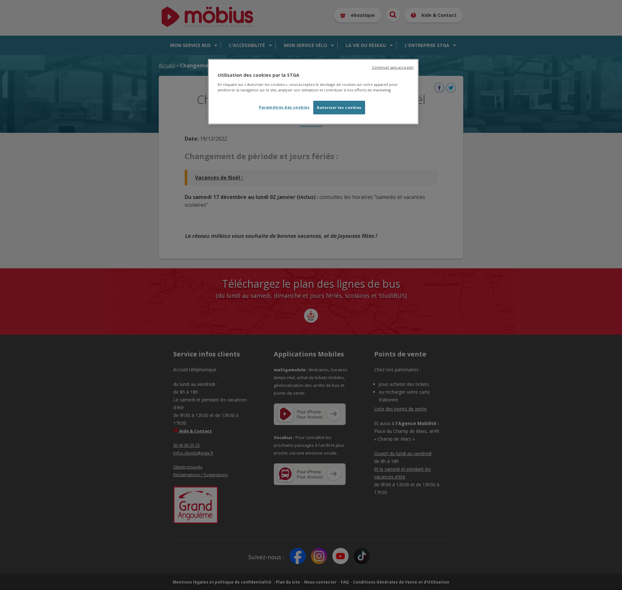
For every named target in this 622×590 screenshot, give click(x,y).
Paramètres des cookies (284, 107)
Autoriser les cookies (339, 107)
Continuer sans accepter (393, 67)
